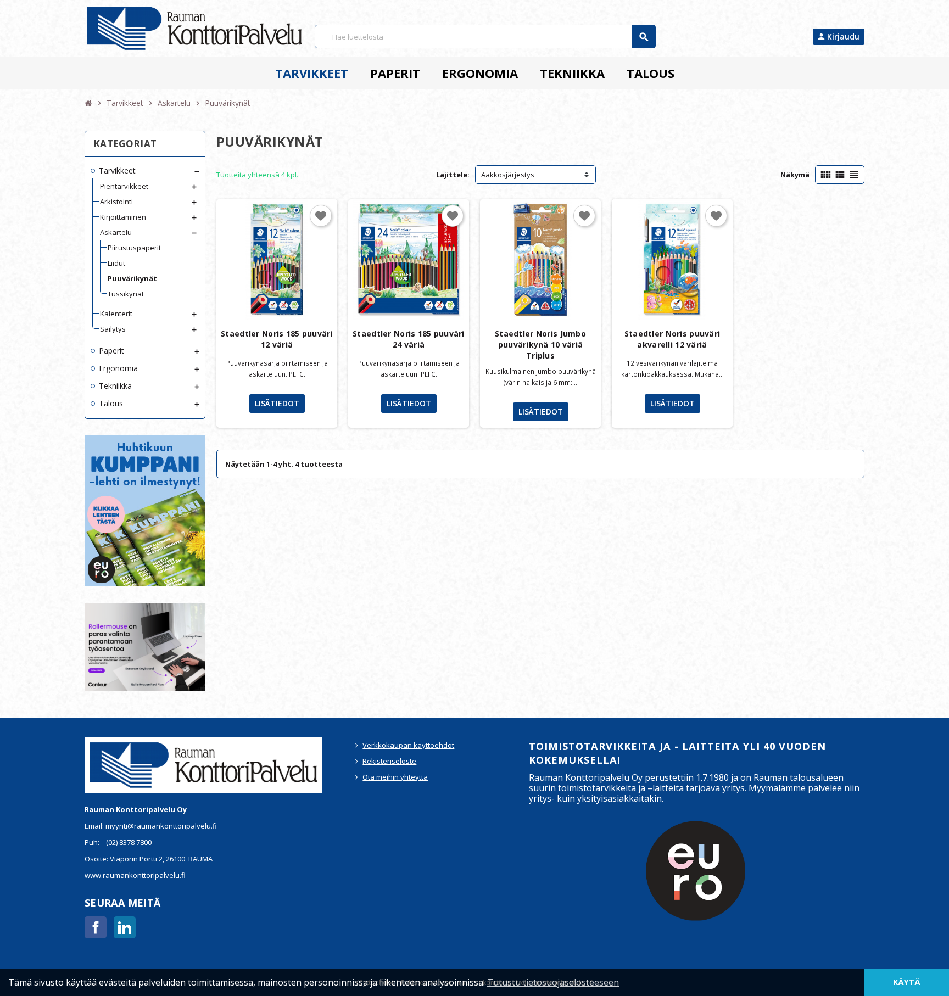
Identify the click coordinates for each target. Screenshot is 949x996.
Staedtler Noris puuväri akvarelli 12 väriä (672, 339)
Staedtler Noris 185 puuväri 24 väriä (409, 339)
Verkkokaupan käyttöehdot (408, 745)
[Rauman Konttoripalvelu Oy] (194, 28)
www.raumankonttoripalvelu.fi (135, 875)
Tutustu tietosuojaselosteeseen (553, 982)
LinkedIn (125, 927)
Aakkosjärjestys (507, 175)
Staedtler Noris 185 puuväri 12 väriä (277, 339)
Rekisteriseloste (389, 761)
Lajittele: (453, 175)
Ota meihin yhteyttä (395, 777)
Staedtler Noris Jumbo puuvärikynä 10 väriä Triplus (540, 344)
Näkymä (795, 175)
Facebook (96, 927)
